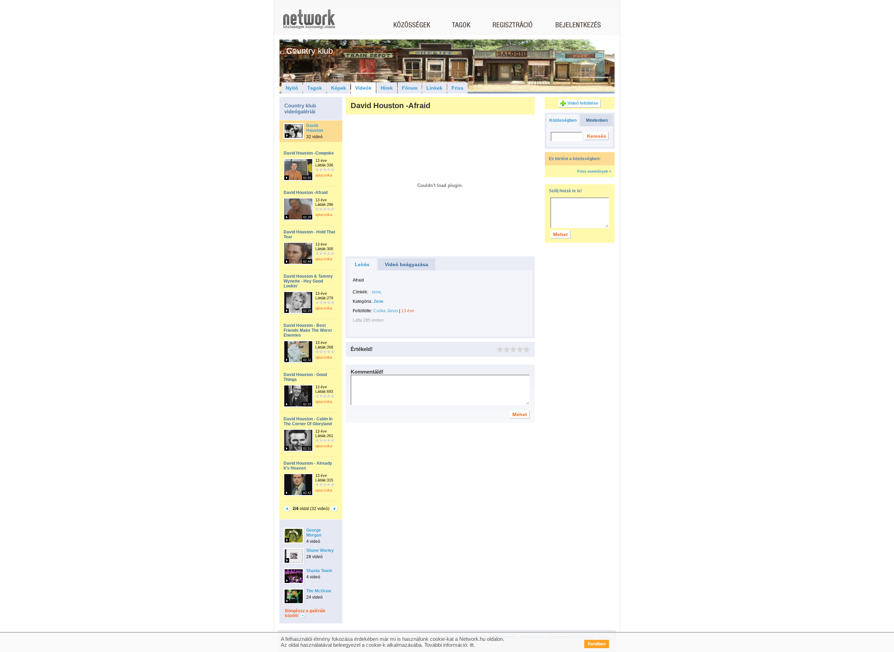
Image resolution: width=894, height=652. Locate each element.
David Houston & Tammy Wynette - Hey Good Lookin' (308, 281)
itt (472, 645)
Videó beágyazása (406, 264)
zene (376, 292)
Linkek (434, 88)
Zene (378, 301)
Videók (363, 88)
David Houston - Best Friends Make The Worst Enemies (308, 330)
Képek (338, 88)
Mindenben (597, 120)
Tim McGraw (318, 591)
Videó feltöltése (582, 103)
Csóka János (385, 310)
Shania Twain (319, 570)
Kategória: (362, 301)
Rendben (597, 644)
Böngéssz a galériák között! (305, 613)
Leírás (362, 264)
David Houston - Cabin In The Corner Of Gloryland (308, 421)
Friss (457, 88)
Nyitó (292, 88)
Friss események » (594, 171)
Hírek (387, 88)
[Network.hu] (309, 22)
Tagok (314, 88)
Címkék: (360, 292)
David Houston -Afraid (306, 192)
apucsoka (323, 175)
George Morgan (313, 533)
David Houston (314, 128)
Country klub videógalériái (300, 108)
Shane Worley (320, 550)
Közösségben (563, 120)
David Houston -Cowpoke (309, 153)
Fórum (409, 88)
